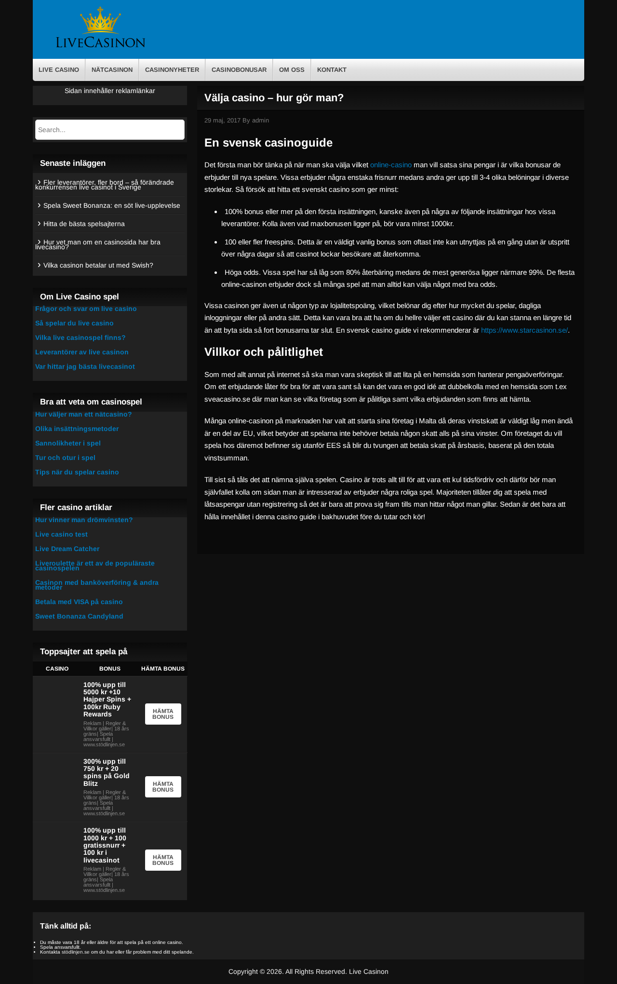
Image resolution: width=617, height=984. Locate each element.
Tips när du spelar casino (77, 472)
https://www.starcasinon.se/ (524, 330)
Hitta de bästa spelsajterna (84, 224)
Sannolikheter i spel (68, 443)
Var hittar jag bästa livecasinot (85, 366)
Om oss (292, 69)
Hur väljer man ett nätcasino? (83, 414)
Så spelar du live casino (74, 323)
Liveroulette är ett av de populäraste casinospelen (95, 565)
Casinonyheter (172, 69)
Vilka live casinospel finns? (80, 337)
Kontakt (332, 69)
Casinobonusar (239, 69)
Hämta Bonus (163, 714)
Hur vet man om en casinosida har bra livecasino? (98, 244)
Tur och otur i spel (65, 457)
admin (260, 120)
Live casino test (61, 534)
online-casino (391, 165)
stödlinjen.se (76, 952)
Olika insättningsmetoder (77, 428)
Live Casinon (369, 971)
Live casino (59, 69)
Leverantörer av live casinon (82, 352)
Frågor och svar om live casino (86, 308)
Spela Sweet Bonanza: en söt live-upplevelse (111, 205)
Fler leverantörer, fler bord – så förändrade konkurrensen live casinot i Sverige (104, 184)
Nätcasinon (112, 69)
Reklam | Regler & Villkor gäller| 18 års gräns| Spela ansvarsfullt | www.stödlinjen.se (106, 733)
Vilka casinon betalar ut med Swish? (98, 265)
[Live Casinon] (100, 46)
